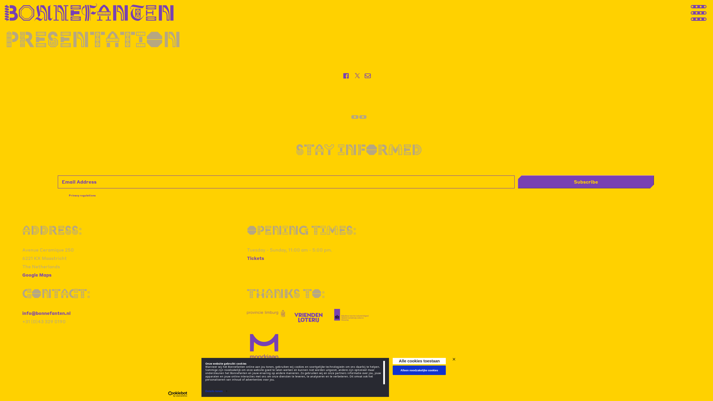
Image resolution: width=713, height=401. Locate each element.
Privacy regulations (82, 195)
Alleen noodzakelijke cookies (419, 370)
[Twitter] (357, 75)
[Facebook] (346, 76)
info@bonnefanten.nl (46, 313)
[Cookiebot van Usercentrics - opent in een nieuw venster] (178, 394)
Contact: (56, 293)
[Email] (368, 76)
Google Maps (37, 275)
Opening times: (301, 230)
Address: (52, 230)
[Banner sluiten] (454, 359)
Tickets (255, 258)
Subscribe (586, 182)
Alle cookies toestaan (419, 361)
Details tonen (214, 391)
